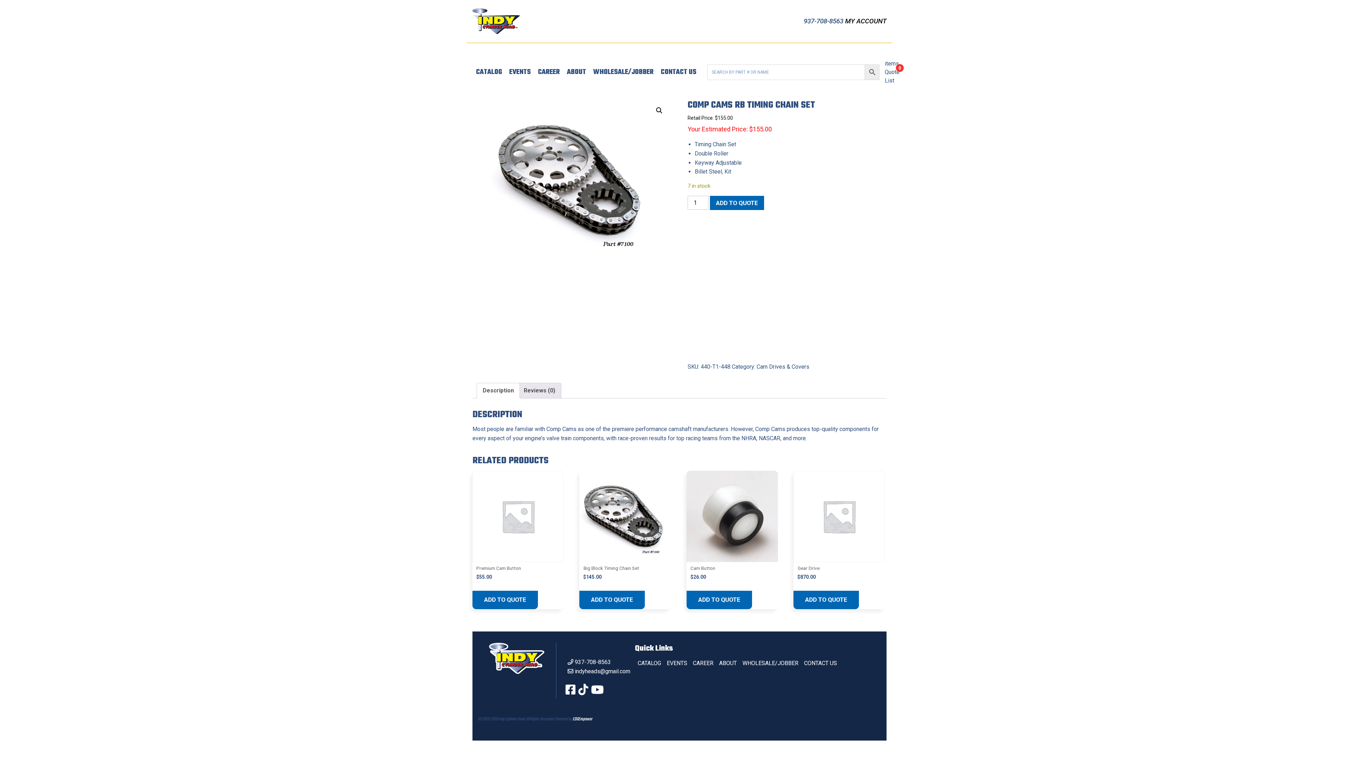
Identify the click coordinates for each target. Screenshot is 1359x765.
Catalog (489, 72)
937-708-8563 (824, 21)
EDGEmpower (582, 719)
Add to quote (737, 202)
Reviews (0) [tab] (539, 390)
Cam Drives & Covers (783, 366)
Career (549, 72)
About (576, 72)
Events (520, 72)
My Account (866, 21)
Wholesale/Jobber (623, 72)
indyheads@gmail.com (602, 671)
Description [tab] (498, 390)
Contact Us (678, 72)
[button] (659, 110)
